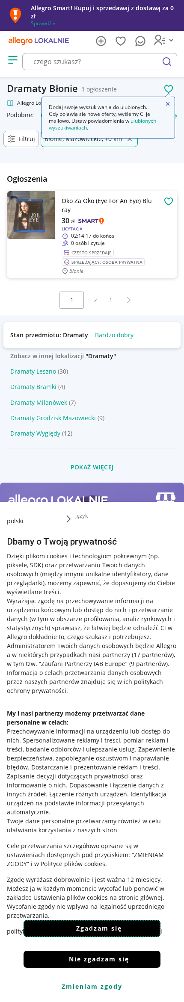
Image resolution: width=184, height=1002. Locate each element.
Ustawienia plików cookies (70, 897)
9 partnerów (148, 664)
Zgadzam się (99, 928)
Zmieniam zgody (92, 986)
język (81, 515)
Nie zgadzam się (99, 959)
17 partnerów (153, 655)
